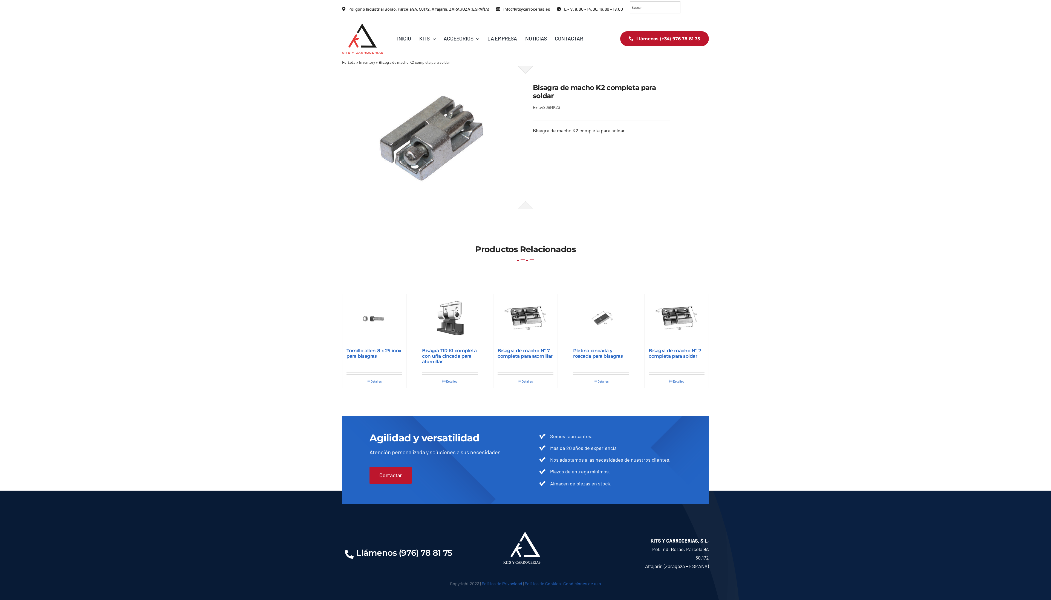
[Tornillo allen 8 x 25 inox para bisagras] (374, 318)
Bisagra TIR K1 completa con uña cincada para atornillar (449, 356)
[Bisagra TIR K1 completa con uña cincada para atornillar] (450, 318)
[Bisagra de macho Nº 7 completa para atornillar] (525, 318)
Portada (348, 62)
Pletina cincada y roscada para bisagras (598, 353)
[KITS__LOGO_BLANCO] (525, 534)
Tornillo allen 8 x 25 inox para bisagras (374, 353)
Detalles (376, 381)
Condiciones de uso (582, 583)
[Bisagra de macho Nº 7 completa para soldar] (677, 318)
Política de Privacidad (502, 583)
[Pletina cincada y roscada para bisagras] (601, 318)
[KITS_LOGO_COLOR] (362, 26)
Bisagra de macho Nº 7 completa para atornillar (525, 353)
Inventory (367, 62)
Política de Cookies (543, 583)
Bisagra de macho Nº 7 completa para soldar (675, 353)
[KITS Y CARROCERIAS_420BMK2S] (430, 137)
